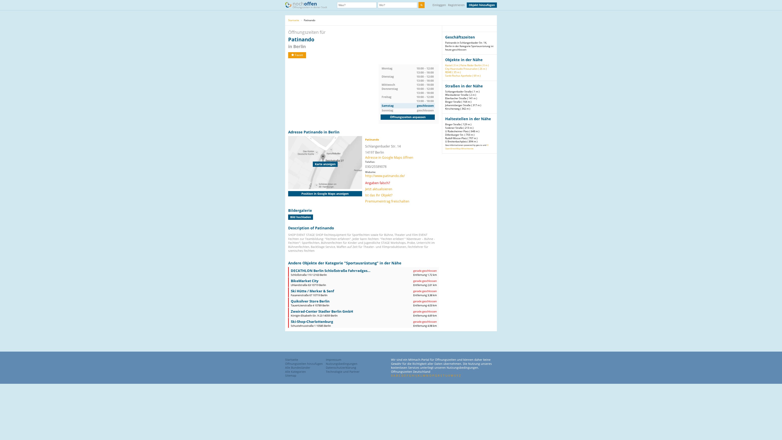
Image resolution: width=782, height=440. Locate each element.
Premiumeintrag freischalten (387, 201)
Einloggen (439, 5)
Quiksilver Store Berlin (310, 301)
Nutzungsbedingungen (341, 364)
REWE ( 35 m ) (453, 72)
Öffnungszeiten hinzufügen (304, 364)
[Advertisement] (333, 92)
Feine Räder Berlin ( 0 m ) (474, 65)
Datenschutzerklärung (341, 368)
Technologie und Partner (343, 372)
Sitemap (290, 375)
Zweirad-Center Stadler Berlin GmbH (322, 311)
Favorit (299, 55)
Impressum (333, 360)
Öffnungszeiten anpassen (408, 117)
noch (310, 4)
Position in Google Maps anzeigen (325, 194)
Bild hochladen (300, 217)
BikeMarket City (305, 280)
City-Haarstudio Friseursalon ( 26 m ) (466, 68)
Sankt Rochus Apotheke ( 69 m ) (463, 75)
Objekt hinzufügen (482, 5)
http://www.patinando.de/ (385, 176)
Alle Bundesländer (297, 368)
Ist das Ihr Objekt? (378, 195)
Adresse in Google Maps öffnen (389, 157)
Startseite (293, 20)
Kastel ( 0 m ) (452, 65)
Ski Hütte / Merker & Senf (312, 291)
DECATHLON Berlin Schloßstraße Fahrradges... (330, 270)
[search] (421, 5)
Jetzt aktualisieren (378, 189)
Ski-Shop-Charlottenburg (312, 321)
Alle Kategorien (295, 372)
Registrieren (456, 5)
